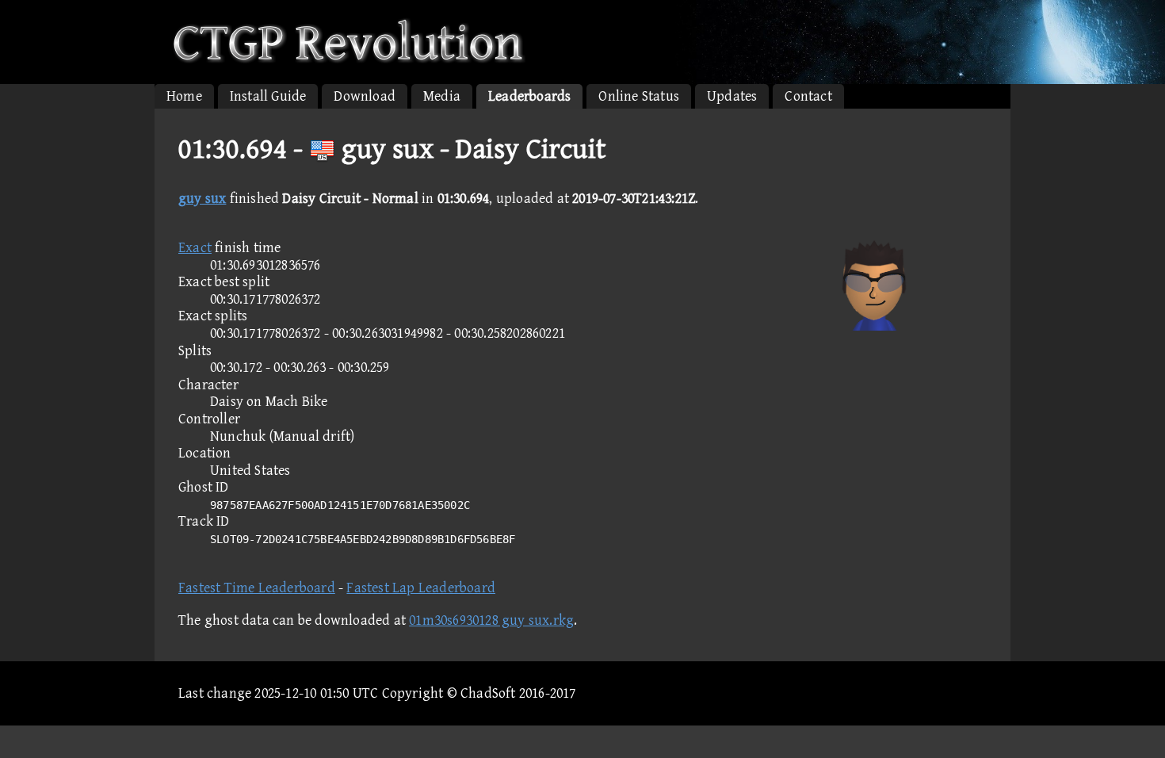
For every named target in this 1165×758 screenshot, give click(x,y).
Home (184, 96)
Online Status (638, 96)
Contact (808, 96)
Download (364, 96)
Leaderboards (529, 96)
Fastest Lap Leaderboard (420, 588)
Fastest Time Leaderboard (256, 588)
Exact (195, 247)
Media (441, 96)
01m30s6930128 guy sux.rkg (491, 620)
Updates (732, 96)
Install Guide (268, 96)
